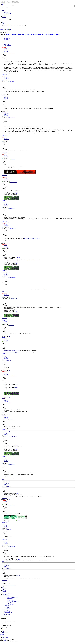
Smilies (3, 630)
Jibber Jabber (7, 610)
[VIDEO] (3, 632)
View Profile (5, 48)
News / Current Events (7, 614)
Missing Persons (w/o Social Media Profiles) (13, 601)
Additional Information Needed (10, 596)
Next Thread (7, 616)
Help (2, 4)
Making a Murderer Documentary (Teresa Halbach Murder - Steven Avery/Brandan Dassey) (33, 34)
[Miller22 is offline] (8, 360)
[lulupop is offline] (12, 159)
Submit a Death (4, 16)
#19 (9, 431)
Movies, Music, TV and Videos (6, 24)
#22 (9, 499)
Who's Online (4, 589)
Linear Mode (5, 43)
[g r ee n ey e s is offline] (11, 505)
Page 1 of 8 (1, 29)
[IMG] (3, 631)
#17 (9, 397)
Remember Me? (5, 7)
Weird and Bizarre (6, 613)
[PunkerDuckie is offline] (12, 228)
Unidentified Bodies (10, 598)
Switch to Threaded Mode (7, 45)
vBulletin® (5, 640)
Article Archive (4, 15)
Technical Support (6, 607)
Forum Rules (2, 634)
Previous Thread (3, 616)
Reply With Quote (4, 74)
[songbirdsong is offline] (11, 546)
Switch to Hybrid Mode (7, 44)
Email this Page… (6, 39)
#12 (9, 292)
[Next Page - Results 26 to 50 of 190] (7, 29)
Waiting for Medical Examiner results (12, 597)
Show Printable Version (7, 38)
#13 (9, 319)
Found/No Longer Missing (11, 600)
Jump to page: (4, 30)
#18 (9, 414)
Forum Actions (6, 12)
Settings (3, 587)
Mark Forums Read (8, 13)
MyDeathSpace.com (5, 594)
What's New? (4, 17)
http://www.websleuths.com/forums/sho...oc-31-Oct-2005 (12, 350)
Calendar (5, 11)
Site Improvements (8, 608)
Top (14, 585)
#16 (9, 370)
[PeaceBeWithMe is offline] (12, 277)
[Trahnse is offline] (11, 81)
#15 (9, 355)
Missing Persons (8, 599)
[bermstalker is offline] (11, 419)
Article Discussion (6, 595)
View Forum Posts (6, 78)
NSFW (5, 615)
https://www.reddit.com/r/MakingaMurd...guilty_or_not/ (11, 352)
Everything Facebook (7, 611)
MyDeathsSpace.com (5, 637)
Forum (3, 10)
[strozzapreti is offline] (11, 117)
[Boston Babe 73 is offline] (13, 182)
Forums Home (4, 591)
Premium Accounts (4, 592)
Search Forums (4, 590)
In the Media (7, 606)
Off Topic (3, 609)
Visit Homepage (6, 50)
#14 (9, 336)
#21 (9, 481)
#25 (9, 563)
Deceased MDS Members (9, 603)
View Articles (6, 51)
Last (8, 29)
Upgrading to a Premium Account (8, 593)
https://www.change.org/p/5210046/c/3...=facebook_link (32, 238)
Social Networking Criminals (10, 602)
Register (3, 3)
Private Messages (4, 588)
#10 (9, 243)
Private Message (6, 49)
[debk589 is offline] (11, 325)
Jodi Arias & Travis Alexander (10, 604)
